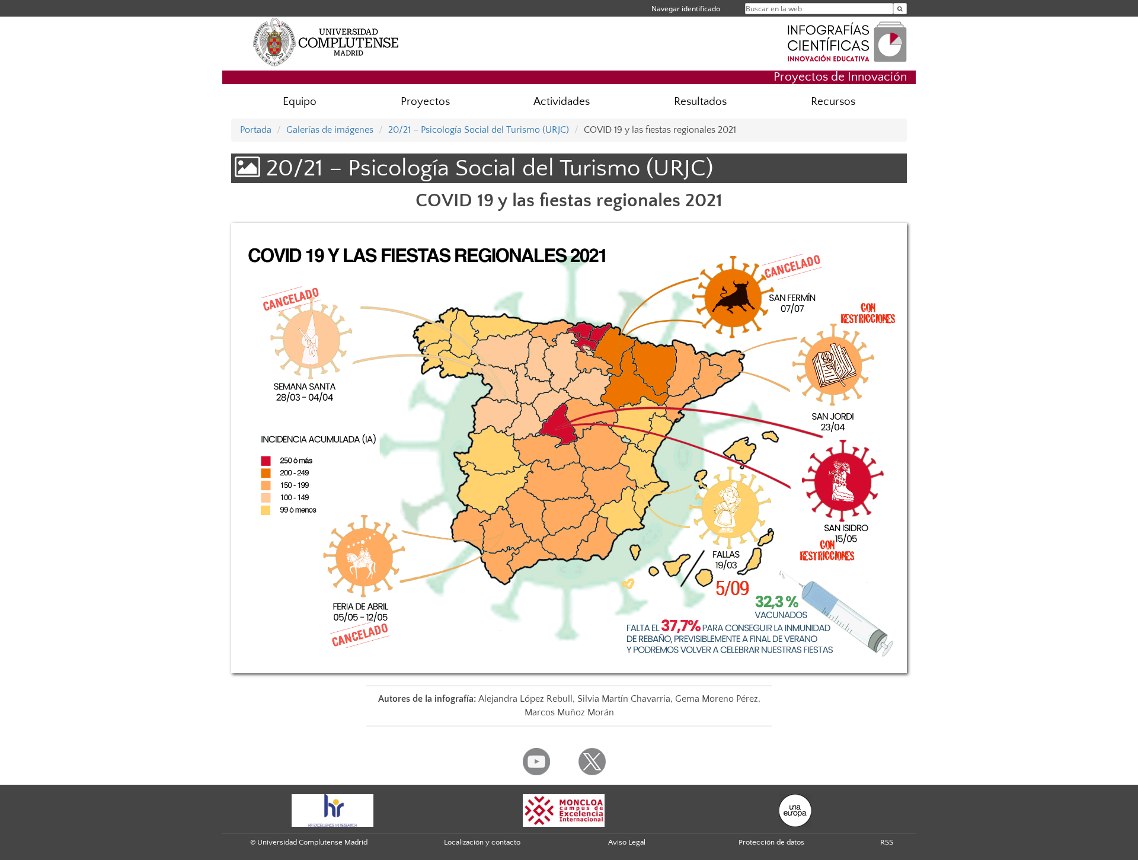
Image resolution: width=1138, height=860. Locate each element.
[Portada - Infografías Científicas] (847, 40)
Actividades (561, 101)
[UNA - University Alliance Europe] (795, 810)
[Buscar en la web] (900, 8)
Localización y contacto (482, 842)
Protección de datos (771, 842)
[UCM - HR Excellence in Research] (332, 810)
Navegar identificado (685, 9)
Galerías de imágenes (329, 129)
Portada (255, 129)
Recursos (833, 101)
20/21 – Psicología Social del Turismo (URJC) (478, 129)
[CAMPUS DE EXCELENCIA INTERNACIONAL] (564, 810)
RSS (886, 842)
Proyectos (425, 101)
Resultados (700, 101)
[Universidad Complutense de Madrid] (326, 41)
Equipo (300, 101)
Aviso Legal (626, 842)
